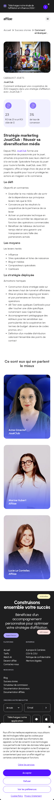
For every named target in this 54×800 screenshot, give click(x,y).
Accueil (7, 30)
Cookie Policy (17, 796)
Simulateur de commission (16, 685)
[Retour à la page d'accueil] (8, 18)
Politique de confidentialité (38, 657)
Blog (6, 678)
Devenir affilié (10, 661)
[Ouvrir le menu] (47, 18)
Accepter (27, 773)
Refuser (27, 781)
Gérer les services (26, 765)
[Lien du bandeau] (45, 7)
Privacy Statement (33, 796)
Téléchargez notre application (17, 719)
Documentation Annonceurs (17, 688)
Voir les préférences (27, 789)
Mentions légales (34, 661)
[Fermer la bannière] (48, 5)
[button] (49, 726)
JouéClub (22, 150)
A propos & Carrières (35, 650)
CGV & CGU (31, 653)
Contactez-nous (11, 664)
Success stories (23, 30)
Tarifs (6, 653)
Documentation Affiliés (14, 692)
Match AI (8, 657)
